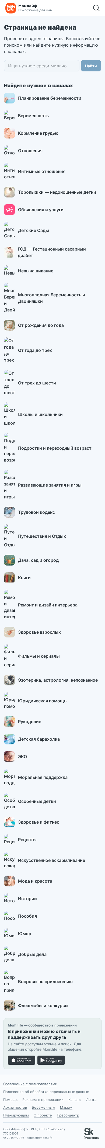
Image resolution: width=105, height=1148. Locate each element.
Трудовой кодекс (36, 512)
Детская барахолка (39, 739)
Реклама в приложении (43, 1099)
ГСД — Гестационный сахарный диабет (52, 252)
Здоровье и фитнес (38, 822)
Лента (91, 1099)
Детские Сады (33, 230)
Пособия (27, 916)
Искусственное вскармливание (51, 860)
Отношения (30, 150)
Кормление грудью (38, 133)
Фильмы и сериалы (39, 656)
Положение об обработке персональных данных (46, 1092)
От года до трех (35, 350)
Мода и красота (35, 881)
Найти (91, 66)
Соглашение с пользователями (30, 1084)
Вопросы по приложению (45, 981)
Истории (27, 898)
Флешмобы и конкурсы (43, 1005)
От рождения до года (41, 325)
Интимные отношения (41, 171)
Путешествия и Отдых (42, 536)
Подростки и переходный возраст (55, 448)
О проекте (43, 1115)
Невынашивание (35, 270)
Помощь (10, 1099)
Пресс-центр (68, 1115)
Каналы (74, 1099)
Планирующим (16, 1115)
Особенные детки (37, 801)
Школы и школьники (40, 414)
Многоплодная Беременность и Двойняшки (51, 298)
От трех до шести (37, 383)
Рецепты (27, 839)
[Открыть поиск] (96, 8)
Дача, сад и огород (38, 560)
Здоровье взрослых (39, 632)
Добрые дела (32, 954)
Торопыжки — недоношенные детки (57, 192)
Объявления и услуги (41, 209)
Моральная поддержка (43, 777)
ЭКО (22, 756)
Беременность (33, 115)
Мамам (66, 1107)
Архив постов (15, 1107)
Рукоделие (29, 721)
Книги (24, 577)
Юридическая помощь (42, 700)
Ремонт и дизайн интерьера (48, 605)
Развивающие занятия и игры (50, 485)
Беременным (43, 1107)
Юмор (24, 933)
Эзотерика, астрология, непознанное (58, 680)
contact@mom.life (39, 1138)
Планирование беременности (49, 98)
